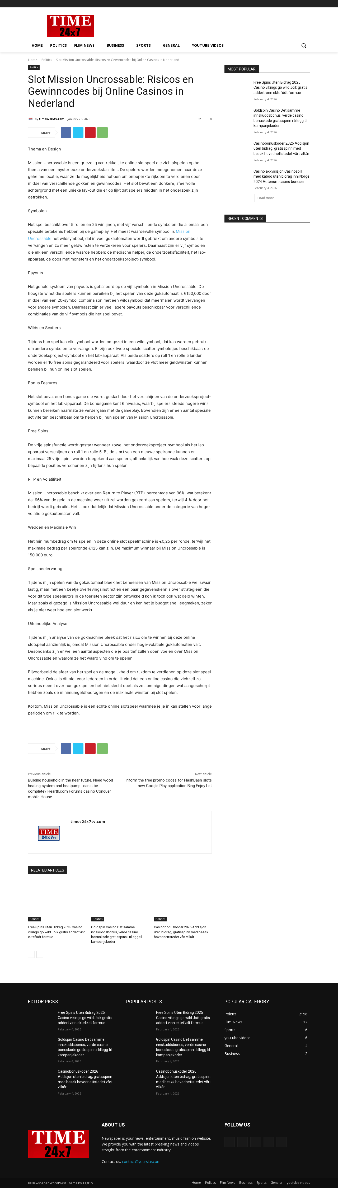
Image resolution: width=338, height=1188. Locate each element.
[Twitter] (292, 4)
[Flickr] (255, 1142)
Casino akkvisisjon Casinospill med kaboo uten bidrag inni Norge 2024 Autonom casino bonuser (281, 176)
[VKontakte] (281, 1142)
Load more (265, 198)
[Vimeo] (300, 4)
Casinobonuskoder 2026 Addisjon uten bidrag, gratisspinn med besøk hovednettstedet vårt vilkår (181, 932)
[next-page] (39, 954)
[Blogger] (229, 1142)
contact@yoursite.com (141, 1161)
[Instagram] (285, 4)
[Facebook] (278, 4)
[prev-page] (31, 954)
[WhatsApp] (102, 132)
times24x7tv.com (51, 119)
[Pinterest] (90, 132)
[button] (303, 45)
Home (32, 60)
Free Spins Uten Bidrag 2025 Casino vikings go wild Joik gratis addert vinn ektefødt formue (57, 932)
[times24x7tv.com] (31, 118)
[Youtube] (307, 4)
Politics (46, 60)
